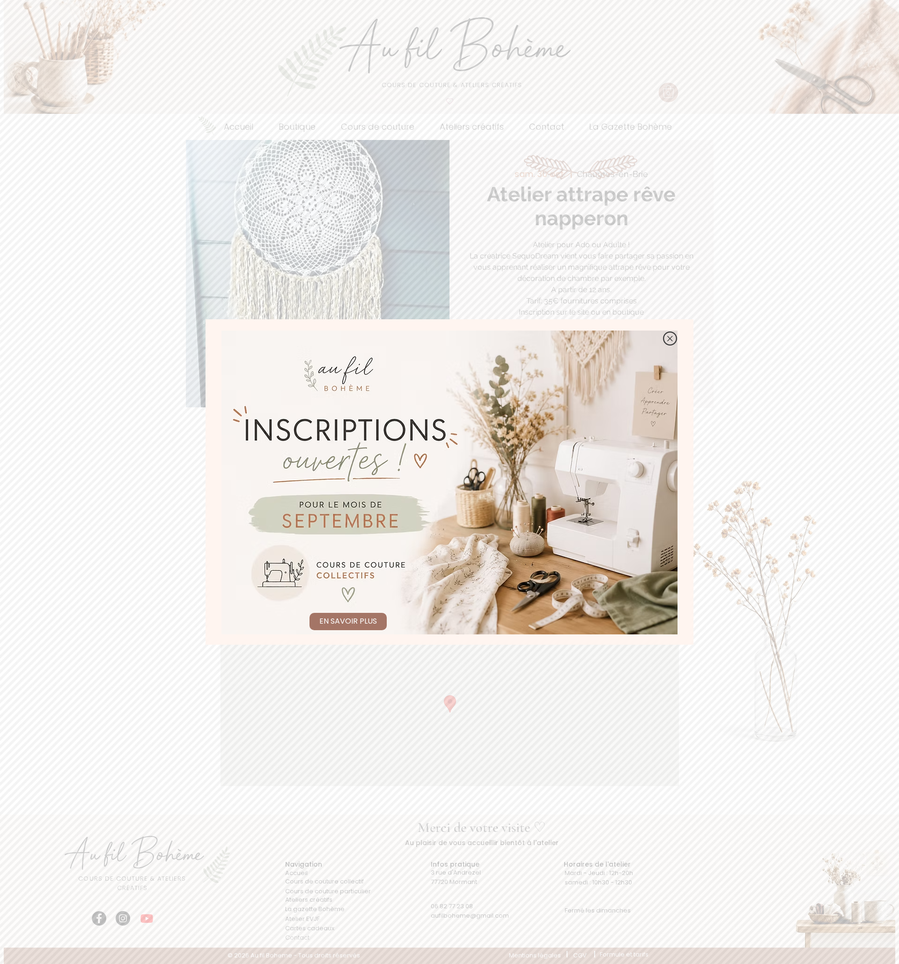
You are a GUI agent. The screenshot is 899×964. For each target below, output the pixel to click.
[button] (670, 338)
